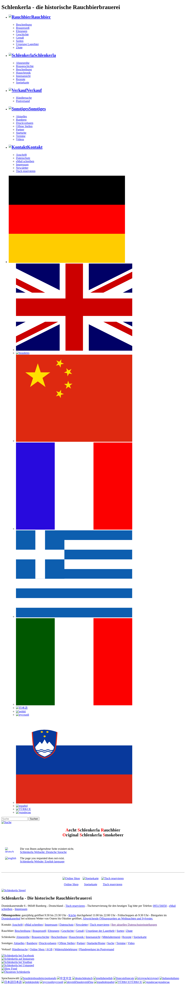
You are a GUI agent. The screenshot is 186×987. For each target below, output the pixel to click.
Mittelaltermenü (111, 937)
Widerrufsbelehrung (65, 949)
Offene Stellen (24, 126)
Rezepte (20, 79)
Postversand (23, 101)
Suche (110, 943)
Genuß (20, 37)
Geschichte (22, 34)
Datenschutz (23, 158)
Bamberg (21, 119)
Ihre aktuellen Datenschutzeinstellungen (134, 924)
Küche (72, 915)
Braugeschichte (25, 66)
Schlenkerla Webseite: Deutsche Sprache (43, 852)
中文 (69, 978)
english (108, 978)
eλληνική (153, 978)
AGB (49, 949)
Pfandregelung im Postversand (96, 949)
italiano (175, 978)
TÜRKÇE (136, 982)
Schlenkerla (45, 55)
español (110, 982)
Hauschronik (23, 72)
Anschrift (21, 154)
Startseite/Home (96, 943)
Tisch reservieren (25, 171)
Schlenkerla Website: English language (42, 861)
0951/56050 (160, 905)
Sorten (19, 40)
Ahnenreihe (22, 62)
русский (58, 982)
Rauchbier (41, 17)
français (129, 978)
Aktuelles (21, 116)
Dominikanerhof (10, 918)
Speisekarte (22, 82)
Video (131, 943)
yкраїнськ (164, 982)
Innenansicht (23, 76)
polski (35, 982)
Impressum (22, 164)
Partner (20, 129)
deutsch (88, 978)
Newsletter (22, 167)
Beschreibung (24, 24)
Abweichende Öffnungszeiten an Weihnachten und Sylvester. (118, 918)
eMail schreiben (25, 161)
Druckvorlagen (24, 123)
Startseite (21, 132)
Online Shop (71, 884)
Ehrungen (21, 31)
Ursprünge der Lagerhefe (100, 930)
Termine (20, 136)
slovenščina (86, 982)
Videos (20, 139)
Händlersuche (24, 97)
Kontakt (35, 147)
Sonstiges (37, 108)
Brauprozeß (22, 27)
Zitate (19, 47)
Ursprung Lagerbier (27, 44)
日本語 (17, 982)
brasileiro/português (45, 978)
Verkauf (34, 90)
